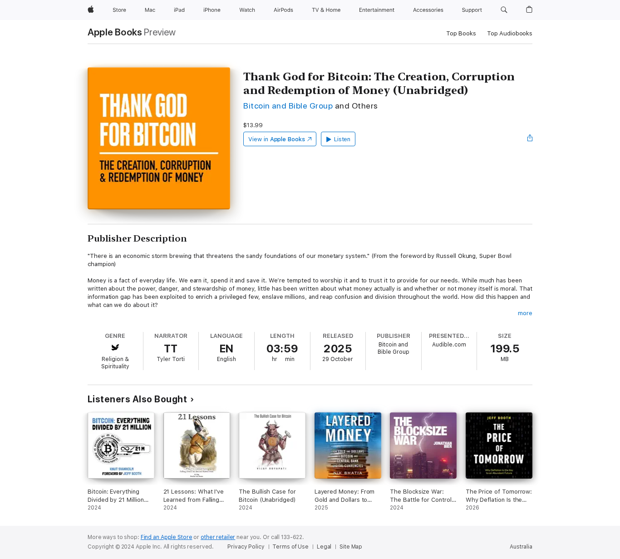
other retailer (218, 537)
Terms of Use (290, 547)
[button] (504, 10)
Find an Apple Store (166, 537)
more (525, 313)
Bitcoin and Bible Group (288, 105)
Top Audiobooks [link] (509, 33)
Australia (521, 547)
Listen (342, 139)
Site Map (351, 547)
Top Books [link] (461, 33)
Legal (324, 547)
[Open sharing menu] (530, 139)
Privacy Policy (245, 547)
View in (276, 139)
